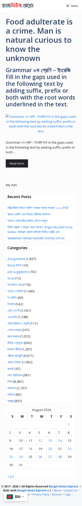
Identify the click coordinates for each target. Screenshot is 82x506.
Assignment (16, 259)
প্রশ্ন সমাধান (14, 362)
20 (50, 449)
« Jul (10, 476)
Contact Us (70, 490)
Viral (10, 278)
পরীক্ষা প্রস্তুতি (15, 355)
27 (50, 457)
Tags (67, 494)
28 (60, 457)
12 (40, 440)
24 (21, 457)
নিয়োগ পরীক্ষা (14, 349)
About (57, 490)
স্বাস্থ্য (10, 401)
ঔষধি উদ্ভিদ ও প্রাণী (18, 323)
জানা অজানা (13, 336)
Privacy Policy (40, 494)
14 (60, 440)
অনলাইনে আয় (14, 284)
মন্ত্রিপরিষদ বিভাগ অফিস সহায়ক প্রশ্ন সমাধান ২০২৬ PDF (38, 208)
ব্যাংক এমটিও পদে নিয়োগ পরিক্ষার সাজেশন (28, 214)
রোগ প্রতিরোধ (14, 375)
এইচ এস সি (13, 310)
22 (70, 449)
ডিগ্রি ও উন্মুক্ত (15, 343)
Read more (17, 163)
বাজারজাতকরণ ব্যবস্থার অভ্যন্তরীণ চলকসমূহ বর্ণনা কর (35, 238)
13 (50, 440)
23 (11, 457)
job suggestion (18, 272)
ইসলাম (11, 304)
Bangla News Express (63, 486)
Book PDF (14, 265)
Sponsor (57, 494)
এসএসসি (12, 317)
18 (30, 449)
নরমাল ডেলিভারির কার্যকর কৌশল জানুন (27, 220)
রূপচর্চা (10, 368)
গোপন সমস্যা (14, 330)
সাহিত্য (11, 394)
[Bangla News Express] (18, 5)
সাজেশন (11, 388)
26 (40, 457)
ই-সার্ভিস (12, 297)
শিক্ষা (9, 381)
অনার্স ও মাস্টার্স (15, 291)
